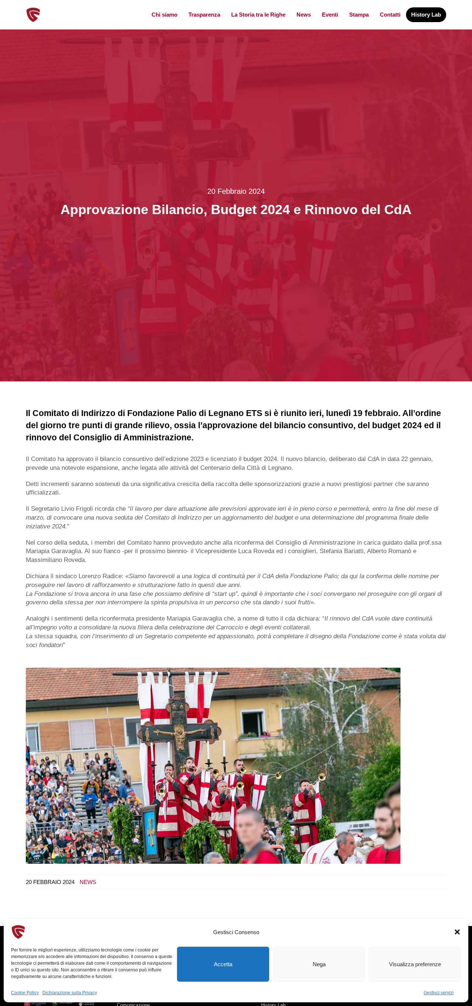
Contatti (390, 14)
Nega (319, 964)
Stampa (359, 14)
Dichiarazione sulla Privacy (69, 992)
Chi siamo (164, 14)
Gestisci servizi (439, 992)
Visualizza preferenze (415, 964)
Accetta (223, 964)
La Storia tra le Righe (258, 14)
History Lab (426, 14)
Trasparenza (204, 14)
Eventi (330, 14)
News (303, 14)
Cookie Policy (25, 992)
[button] (457, 932)
